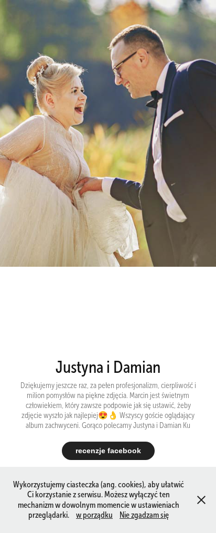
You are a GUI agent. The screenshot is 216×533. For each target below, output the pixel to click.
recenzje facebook (108, 450)
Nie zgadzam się (144, 514)
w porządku (94, 514)
